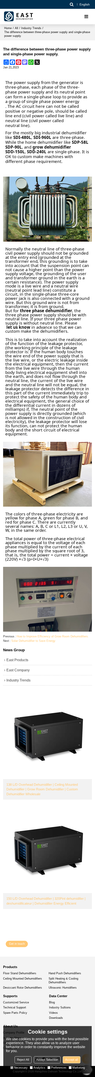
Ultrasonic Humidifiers (63, 987)
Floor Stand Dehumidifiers (19, 973)
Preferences (58, 1067)
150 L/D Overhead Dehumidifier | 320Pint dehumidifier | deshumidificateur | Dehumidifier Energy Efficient (46, 901)
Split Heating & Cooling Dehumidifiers (63, 980)
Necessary (21, 1067)
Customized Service (16, 1002)
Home (8, 28)
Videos (53, 1012)
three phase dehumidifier (46, 310)
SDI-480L (22, 137)
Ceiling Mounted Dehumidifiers (22, 978)
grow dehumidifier (51, 147)
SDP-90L (13, 147)
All (16, 28)
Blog (52, 1002)
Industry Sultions (60, 1007)
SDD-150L (15, 152)
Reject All (23, 1059)
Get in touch (17, 943)
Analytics (39, 1067)
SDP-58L (80, 142)
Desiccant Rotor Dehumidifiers (22, 987)
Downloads (56, 1017)
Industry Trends (31, 28)
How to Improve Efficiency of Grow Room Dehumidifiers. (53, 636)
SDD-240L (36, 152)
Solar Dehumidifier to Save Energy (33, 640)
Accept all (71, 1059)
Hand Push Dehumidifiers (65, 973)
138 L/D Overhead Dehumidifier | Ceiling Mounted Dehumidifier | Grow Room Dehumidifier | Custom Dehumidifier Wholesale (42, 789)
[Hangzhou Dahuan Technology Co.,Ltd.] (18, 16)
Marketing (78, 1067)
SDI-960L (42, 137)
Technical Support (14, 1007)
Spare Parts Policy (15, 1012)
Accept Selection (47, 1059)
